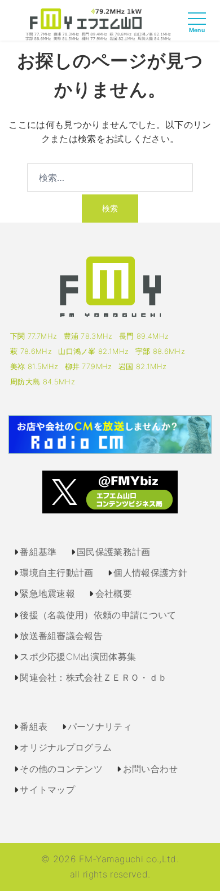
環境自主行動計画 (57, 572)
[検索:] (110, 177)
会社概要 (113, 593)
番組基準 (38, 551)
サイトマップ (47, 789)
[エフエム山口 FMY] (98, 23)
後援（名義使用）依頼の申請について (98, 614)
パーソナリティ (100, 726)
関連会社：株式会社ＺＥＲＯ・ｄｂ (93, 677)
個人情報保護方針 (150, 572)
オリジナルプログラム (66, 747)
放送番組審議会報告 (61, 635)
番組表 (33, 726)
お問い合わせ (150, 768)
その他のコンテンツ (61, 768)
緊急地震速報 (47, 593)
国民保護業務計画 (114, 551)
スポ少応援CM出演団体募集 (78, 656)
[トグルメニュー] (200, 28)
